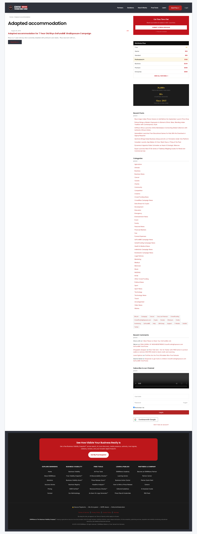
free (136, 233)
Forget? (185, 402)
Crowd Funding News (142, 197)
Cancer (137, 177)
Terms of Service (83, 512)
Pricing (50, 489)
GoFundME (147, 323)
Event (136, 220)
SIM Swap (161, 323)
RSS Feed (147, 493)
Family (137, 223)
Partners (120, 8)
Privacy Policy (96, 512)
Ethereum (170, 320)
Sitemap (116, 512)
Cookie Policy (107, 512)
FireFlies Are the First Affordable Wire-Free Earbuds (162, 355)
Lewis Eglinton (138, 355)
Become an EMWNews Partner (147, 471)
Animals (137, 167)
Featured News (139, 226)
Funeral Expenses (140, 236)
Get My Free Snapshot (98, 455)
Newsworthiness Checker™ (98, 489)
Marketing (138, 259)
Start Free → (175, 8)
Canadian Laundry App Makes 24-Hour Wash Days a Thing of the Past (158, 142)
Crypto (156, 320)
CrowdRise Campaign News (144, 200)
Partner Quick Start (147, 480)
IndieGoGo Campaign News (144, 249)
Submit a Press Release (161, 27)
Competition (139, 190)
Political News (139, 282)
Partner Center (147, 476)
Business (137, 171)
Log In (161, 412)
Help (154, 323)
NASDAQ (137, 272)
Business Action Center (122, 480)
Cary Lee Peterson (162, 316)
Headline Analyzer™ (98, 484)
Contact (49, 493)
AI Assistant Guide (147, 489)
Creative (137, 194)
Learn (164, 8)
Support (169, 323)
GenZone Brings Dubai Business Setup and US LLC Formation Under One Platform (162, 139)
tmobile (185, 323)
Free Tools (154, 8)
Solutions (130, 8)
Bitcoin (136, 316)
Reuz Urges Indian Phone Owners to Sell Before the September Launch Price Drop (162, 119)
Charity (137, 184)
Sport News (138, 289)
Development (139, 207)
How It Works (142, 8)
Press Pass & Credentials (123, 493)
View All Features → (161, 76)
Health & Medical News (142, 246)
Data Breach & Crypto (142, 203)
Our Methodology (74, 493)
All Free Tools (98, 471)
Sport (136, 285)
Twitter (136, 327)
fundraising (137, 323)
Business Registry (74, 484)
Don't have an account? (161, 424)
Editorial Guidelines (123, 489)
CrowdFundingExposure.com (142, 320)
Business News (139, 174)
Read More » (15, 42)
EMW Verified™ (74, 489)
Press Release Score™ (98, 480)
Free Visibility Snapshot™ (74, 476)
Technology (138, 292)
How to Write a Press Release (122, 484)
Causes (137, 180)
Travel (137, 298)
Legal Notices (139, 256)
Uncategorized (139, 302)
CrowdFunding (175, 316)
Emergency (138, 213)
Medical (137, 262)
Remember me (139, 407)
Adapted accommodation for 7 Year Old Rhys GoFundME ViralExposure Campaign (49, 33)
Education (138, 210)
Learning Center (123, 476)
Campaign (144, 316)
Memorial (138, 266)
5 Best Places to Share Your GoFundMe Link (157, 341)
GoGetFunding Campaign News (145, 243)
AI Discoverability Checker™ (98, 476)
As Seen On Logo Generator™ (98, 493)
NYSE (136, 276)
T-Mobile (177, 323)
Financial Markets (140, 230)
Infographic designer (140, 350)
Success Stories (50, 484)
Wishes (137, 308)
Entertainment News (141, 216)
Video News (138, 305)
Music (136, 269)
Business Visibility (74, 471)
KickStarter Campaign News (144, 253)
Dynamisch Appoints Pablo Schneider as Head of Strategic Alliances (157, 145)
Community (138, 187)
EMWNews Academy (122, 471)
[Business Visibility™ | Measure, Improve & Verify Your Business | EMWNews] (19, 7)
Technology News (140, 295)
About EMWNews (50, 476)
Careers (147, 484)
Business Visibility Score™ (74, 480)
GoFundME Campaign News (144, 239)
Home (11, 17)
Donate (162, 320)
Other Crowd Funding (142, 279)
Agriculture (138, 164)
